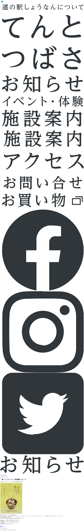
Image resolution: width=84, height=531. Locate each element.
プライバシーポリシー (3, 528)
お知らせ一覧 (2, 526)
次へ (1, 527)
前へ (1, 525)
